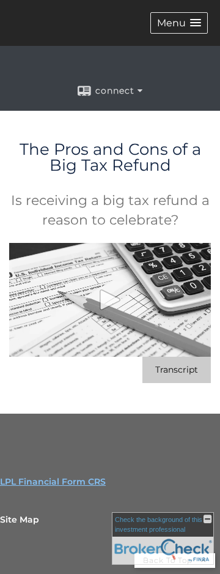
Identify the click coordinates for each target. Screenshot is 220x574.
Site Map (19, 519)
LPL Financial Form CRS (53, 481)
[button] (179, 23)
